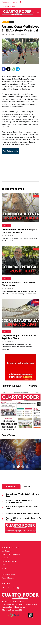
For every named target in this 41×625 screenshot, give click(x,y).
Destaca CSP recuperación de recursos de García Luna (23, 519)
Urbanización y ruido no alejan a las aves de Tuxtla (19, 231)
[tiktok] (20, 2)
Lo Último (27, 486)
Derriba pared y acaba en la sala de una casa (22, 495)
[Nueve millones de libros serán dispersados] (20, 260)
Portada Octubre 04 (7, 429)
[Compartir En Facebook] (4, 71)
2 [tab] (18, 427)
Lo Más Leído (9, 486)
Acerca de (5, 558)
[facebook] (11, 2)
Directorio (5, 568)
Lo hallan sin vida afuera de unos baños (22, 513)
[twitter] (17, 2)
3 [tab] (22, 427)
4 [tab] (27, 427)
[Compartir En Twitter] (8, 71)
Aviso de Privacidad (8, 574)
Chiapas (6, 225)
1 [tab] (14, 427)
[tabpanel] (20, 411)
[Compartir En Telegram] (18, 71)
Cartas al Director (8, 578)
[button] (20, 418)
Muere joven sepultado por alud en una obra (22, 508)
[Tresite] (14, 615)
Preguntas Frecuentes (9, 561)
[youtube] (14, 2)
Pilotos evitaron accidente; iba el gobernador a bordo (19, 501)
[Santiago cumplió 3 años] (20, 457)
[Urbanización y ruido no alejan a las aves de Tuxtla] (20, 207)
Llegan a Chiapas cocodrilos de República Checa (19, 337)
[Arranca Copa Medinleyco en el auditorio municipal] (20, 51)
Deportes (5, 22)
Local (11, 22)
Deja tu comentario (10, 151)
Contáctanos (6, 551)
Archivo (4, 564)
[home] (17, 12)
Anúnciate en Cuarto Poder (11, 554)
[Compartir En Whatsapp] (13, 71)
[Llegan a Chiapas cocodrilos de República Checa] (20, 313)
